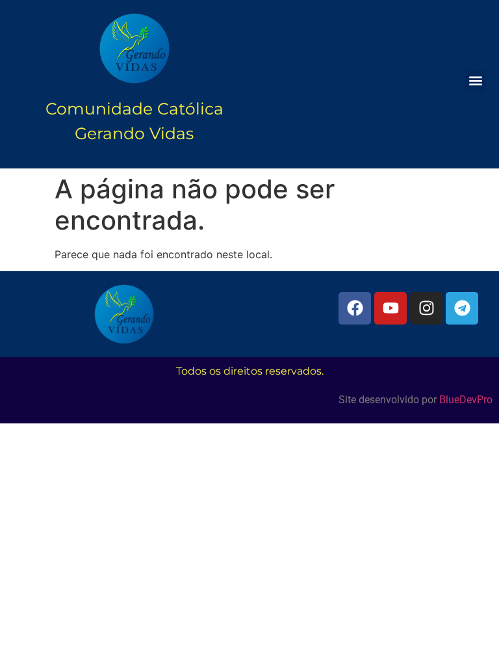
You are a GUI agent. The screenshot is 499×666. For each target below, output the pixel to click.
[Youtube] (390, 308)
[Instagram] (426, 308)
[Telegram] (462, 308)
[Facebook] (355, 308)
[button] (475, 81)
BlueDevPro (466, 399)
